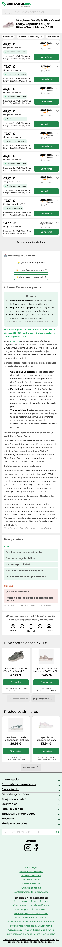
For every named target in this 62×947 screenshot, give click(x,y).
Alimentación (11, 779)
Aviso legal (31, 867)
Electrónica (9, 803)
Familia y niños (12, 808)
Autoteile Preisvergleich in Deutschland (31, 921)
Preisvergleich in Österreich (31, 909)
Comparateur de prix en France (31, 905)
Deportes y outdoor (15, 794)
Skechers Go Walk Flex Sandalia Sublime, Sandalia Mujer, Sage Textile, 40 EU (16, 738)
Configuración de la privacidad (31, 891)
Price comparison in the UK (31, 917)
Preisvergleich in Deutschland (31, 913)
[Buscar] (4, 12)
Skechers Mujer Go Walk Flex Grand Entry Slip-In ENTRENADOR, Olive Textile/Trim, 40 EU (16, 670)
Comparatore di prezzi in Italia (31, 901)
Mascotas (8, 818)
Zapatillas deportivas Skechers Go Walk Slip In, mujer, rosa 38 (46, 670)
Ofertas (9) (8, 36)
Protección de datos (31, 871)
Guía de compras (31, 887)
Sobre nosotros (31, 883)
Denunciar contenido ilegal (31, 242)
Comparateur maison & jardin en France (31, 929)
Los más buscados (31, 875)
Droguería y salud (14, 799)
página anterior (20, 698)
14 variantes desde (30, 36)
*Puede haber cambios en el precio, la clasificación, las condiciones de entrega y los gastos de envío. (31, 940)
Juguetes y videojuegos (18, 813)
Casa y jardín (10, 789)
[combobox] (33, 12)
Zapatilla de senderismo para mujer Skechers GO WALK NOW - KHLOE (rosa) (46, 738)
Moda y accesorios (14, 823)
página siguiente (41, 698)
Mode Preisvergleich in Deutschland (31, 925)
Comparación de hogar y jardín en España (31, 934)
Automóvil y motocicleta (19, 784)
